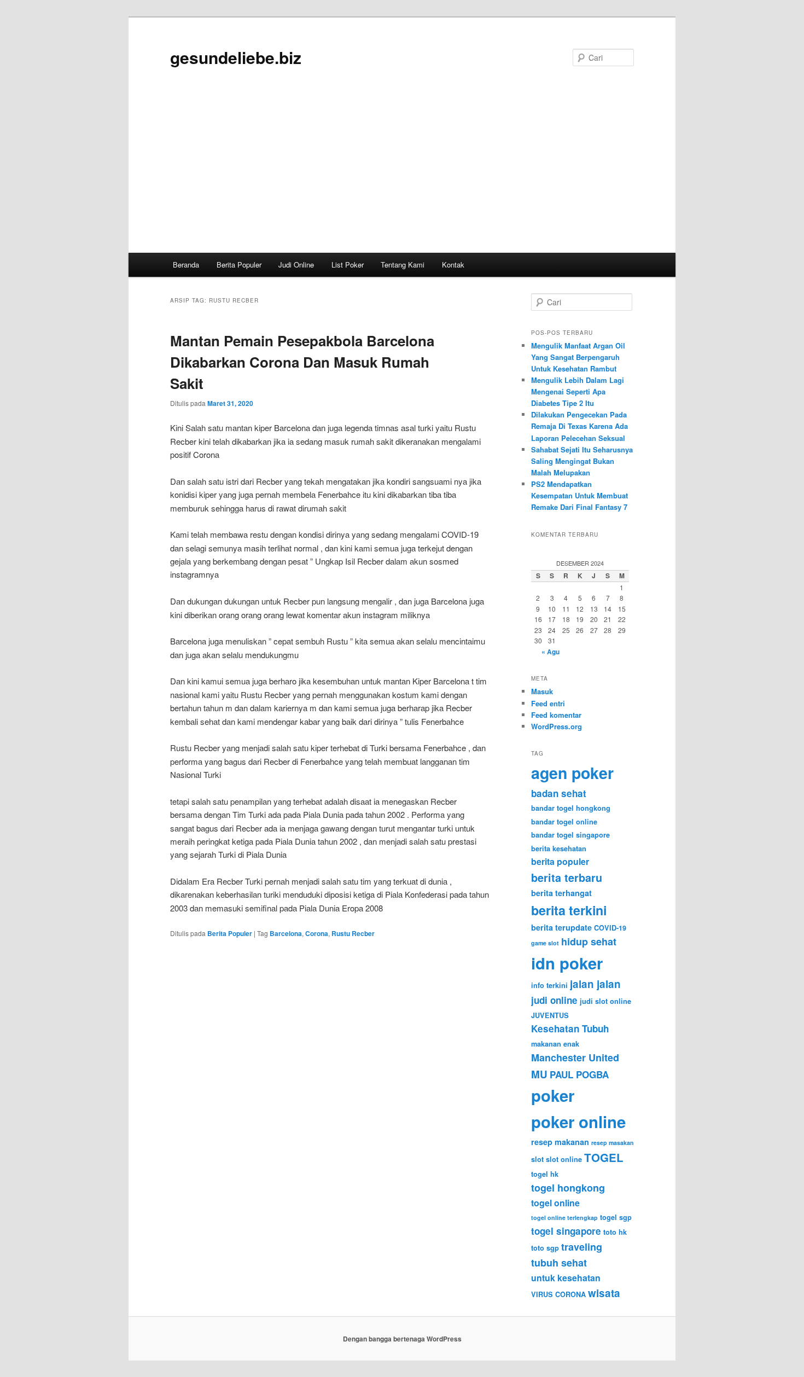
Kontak (453, 264)
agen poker (572, 773)
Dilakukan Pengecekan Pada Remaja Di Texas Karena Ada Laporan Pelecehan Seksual (579, 426)
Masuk (542, 691)
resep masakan (612, 1142)
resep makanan (560, 1141)
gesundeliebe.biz (235, 57)
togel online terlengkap (564, 1217)
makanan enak (555, 1044)
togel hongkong (568, 1188)
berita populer (560, 861)
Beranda (186, 264)
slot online (564, 1159)
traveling (581, 1247)
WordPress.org (556, 726)
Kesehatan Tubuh (570, 1028)
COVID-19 (610, 928)
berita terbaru (566, 877)
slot (537, 1159)
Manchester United (575, 1057)
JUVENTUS (550, 1015)
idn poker (567, 962)
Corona (316, 933)
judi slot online (605, 1001)
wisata (604, 1293)
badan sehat (558, 793)
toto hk (615, 1232)
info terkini (549, 985)
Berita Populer (239, 264)
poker (552, 1095)
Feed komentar (556, 715)
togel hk (544, 1174)
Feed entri (548, 703)
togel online (555, 1202)
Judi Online (296, 264)
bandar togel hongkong (570, 808)
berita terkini (569, 910)
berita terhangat (561, 892)
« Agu (550, 651)
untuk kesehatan (566, 1277)
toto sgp (545, 1248)
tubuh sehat (559, 1263)
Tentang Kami (402, 264)
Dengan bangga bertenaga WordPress (402, 1339)
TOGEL (604, 1157)
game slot (545, 943)
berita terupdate (561, 927)
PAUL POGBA (579, 1074)
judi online (554, 1000)
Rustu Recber (353, 933)
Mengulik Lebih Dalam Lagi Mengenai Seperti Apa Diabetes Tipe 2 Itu (577, 391)
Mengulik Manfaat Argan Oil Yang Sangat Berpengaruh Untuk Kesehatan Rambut (578, 357)
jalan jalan (595, 984)
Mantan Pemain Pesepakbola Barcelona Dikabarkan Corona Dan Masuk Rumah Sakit (302, 361)
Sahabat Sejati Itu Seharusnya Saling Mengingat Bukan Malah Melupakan (582, 461)
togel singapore (566, 1230)
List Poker (347, 264)
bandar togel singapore (570, 835)
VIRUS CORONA (558, 1294)
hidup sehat (588, 941)
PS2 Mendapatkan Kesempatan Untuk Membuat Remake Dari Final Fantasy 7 (579, 495)
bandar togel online (564, 822)
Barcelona (286, 933)
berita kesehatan (558, 848)
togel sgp (616, 1217)
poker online (578, 1121)
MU (539, 1074)
